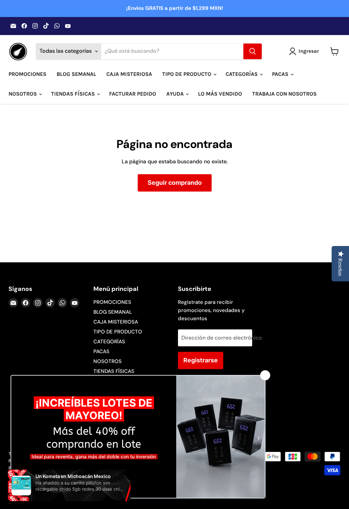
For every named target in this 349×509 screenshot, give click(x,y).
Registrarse (200, 360)
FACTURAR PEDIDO (132, 94)
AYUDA (175, 94)
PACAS (281, 74)
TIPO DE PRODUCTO (187, 74)
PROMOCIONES (27, 74)
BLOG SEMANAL (76, 74)
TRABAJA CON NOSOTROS (284, 94)
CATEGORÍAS (242, 74)
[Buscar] (252, 51)
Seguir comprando (175, 182)
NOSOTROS (23, 94)
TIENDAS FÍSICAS (73, 94)
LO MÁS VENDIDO (220, 94)
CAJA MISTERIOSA (129, 74)
